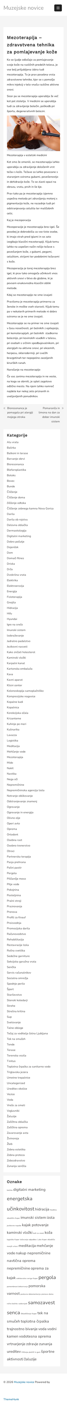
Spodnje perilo (16, 984)
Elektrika (12, 580)
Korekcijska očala (17, 713)
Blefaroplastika (16, 470)
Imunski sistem (16, 630)
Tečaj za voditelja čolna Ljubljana (27, 1033)
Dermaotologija (16, 531)
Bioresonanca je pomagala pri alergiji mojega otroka (20, 412)
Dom (10, 553)
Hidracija (12, 608)
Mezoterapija (15, 757)
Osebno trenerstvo (18, 845)
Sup (9, 1017)
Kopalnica (13, 707)
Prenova (12, 912)
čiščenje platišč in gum (30, 1352)
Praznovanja (14, 906)
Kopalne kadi (15, 702)
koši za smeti (38, 1233)
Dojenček (12, 547)
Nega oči (12, 779)
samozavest (41, 1302)
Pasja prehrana (16, 862)
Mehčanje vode (16, 752)
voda (42, 1329)
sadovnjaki (22, 1303)
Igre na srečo (15, 624)
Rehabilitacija (15, 939)
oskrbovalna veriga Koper (27, 1278)
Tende (11, 1044)
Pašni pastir (14, 868)
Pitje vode (13, 884)
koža (48, 1232)
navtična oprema (21, 1260)
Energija (12, 591)
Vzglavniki (13, 1111)
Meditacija (13, 746)
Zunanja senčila (16, 1166)
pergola (47, 1277)
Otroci (10, 851)
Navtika (11, 774)
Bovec (10, 481)
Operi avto (13, 823)
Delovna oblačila (17, 525)
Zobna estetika (16, 1149)
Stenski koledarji (17, 1000)
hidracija (42, 1209)
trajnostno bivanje (22, 1329)
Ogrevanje (13, 807)
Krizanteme (14, 718)
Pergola (12, 873)
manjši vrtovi (12, 1246)
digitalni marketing (29, 1189)
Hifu (9, 613)
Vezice (11, 1094)
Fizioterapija (14, 597)
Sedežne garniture (18, 956)
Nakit (10, 768)
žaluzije (30, 1359)
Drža (10, 569)
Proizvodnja (14, 923)
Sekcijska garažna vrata (21, 962)
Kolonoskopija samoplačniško (25, 691)
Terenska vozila (16, 1055)
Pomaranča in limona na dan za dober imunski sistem (49, 414)
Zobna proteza (16, 1155)
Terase (11, 1050)
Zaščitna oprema (17, 1127)
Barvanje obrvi (16, 459)
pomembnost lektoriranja (17, 1286)
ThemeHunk (11, 1399)
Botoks (11, 475)
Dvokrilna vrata (16, 575)
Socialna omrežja (17, 978)
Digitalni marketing (19, 536)
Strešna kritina (16, 1011)
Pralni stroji (14, 901)
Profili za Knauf (16, 917)
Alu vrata (13, 442)
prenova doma (47, 1294)
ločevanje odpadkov (28, 1239)
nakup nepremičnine (33, 1253)
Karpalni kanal (16, 663)
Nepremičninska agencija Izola (25, 790)
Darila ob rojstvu (17, 519)
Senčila (11, 967)
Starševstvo (14, 995)
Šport (10, 989)
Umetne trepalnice (18, 1078)
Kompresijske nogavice (21, 696)
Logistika (12, 741)
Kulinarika (13, 729)
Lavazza (12, 735)
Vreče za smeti (16, 1105)
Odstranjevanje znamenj (22, 801)
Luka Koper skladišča (46, 1239)
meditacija (27, 1245)
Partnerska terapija (19, 857)
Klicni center (14, 685)
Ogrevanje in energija (20, 812)
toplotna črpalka (35, 1321)
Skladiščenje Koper (29, 1313)
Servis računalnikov (19, 973)
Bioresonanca (15, 464)
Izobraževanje (15, 636)
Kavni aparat (15, 680)
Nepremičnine (15, 785)
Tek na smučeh (16, 1039)
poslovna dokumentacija (30, 1294)
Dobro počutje (15, 542)
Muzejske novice (23, 8)
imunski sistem (33, 1217)
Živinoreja (13, 1138)
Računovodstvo (16, 934)
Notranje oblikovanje (20, 796)
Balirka (11, 448)
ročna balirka (12, 1303)
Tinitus (11, 1061)
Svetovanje (14, 1022)
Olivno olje (13, 818)
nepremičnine (18, 1268)
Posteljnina (14, 895)
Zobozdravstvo (16, 1160)
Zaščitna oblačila (17, 1122)
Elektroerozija (15, 586)
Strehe (11, 1006)
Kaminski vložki (16, 658)
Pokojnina (13, 890)
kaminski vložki (19, 1232)
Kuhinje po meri (16, 724)
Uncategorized (16, 1083)
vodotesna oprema (35, 1336)
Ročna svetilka (16, 950)
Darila (11, 514)
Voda (10, 1100)
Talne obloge (15, 1028)
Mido (10, 763)
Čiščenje (12, 492)
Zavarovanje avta (17, 1133)
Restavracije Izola (18, 945)
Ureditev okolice (17, 1089)
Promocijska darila (18, 928)
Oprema (12, 829)
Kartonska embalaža (19, 669)
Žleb (9, 1144)
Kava (10, 674)
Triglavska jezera (17, 1072)
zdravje (32, 1344)
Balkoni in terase (17, 453)
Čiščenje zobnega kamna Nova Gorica (30, 508)
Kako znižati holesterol (21, 652)
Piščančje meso (16, 879)
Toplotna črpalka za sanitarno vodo (29, 1067)
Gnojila (11, 602)
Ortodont (12, 834)
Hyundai (12, 619)
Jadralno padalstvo (18, 641)
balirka (10, 1190)
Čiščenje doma (16, 497)
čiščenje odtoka (16, 503)
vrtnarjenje (16, 1344)
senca (13, 1312)
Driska (11, 564)
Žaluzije (11, 1116)
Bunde (11, 486)
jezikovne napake (14, 1225)
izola (51, 1217)
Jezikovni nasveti (17, 647)
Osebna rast (14, 840)
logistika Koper (13, 1239)
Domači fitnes (15, 558)
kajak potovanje (35, 1225)
